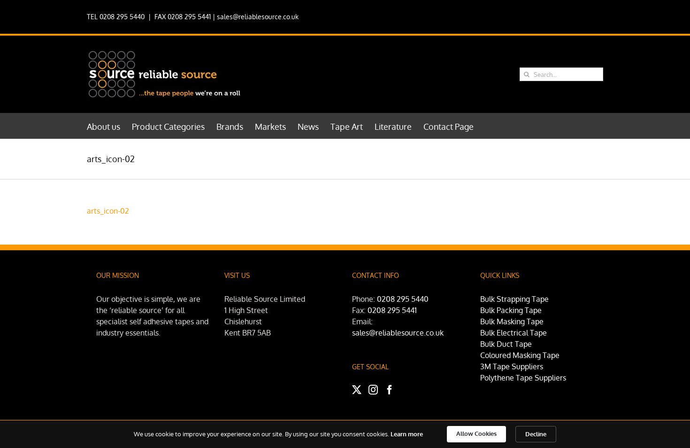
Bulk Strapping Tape (514, 299)
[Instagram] (373, 390)
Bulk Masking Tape (512, 321)
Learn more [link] (407, 434)
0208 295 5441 (392, 310)
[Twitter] (356, 390)
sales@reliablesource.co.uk (258, 17)
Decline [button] (535, 434)
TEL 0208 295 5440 (116, 17)
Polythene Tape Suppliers (523, 377)
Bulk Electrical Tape (513, 332)
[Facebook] (389, 390)
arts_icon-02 (108, 211)
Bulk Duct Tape (506, 344)
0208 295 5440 (403, 299)
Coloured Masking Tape (520, 355)
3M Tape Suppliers (511, 366)
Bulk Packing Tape (511, 310)
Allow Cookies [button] (476, 433)
